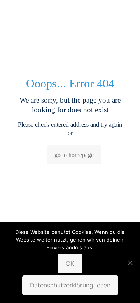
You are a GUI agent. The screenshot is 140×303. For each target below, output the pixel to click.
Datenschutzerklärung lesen (70, 285)
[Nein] (130, 262)
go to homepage (74, 155)
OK (70, 263)
